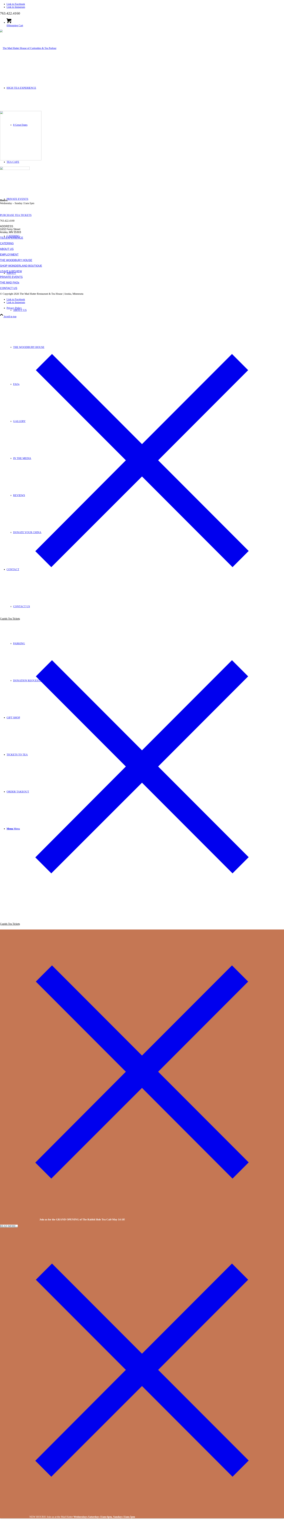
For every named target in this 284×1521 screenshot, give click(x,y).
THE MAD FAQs (9, 282)
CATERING (7, 243)
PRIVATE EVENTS (11, 277)
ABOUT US (7, 249)
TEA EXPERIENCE (11, 237)
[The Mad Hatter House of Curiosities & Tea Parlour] (28, 48)
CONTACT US (8, 288)
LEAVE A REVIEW (11, 271)
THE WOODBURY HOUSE (16, 260)
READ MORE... (9, 1226)
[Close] (142, 601)
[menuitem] (148, 310)
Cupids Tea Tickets (10, 618)
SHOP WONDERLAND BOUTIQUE (21, 265)
